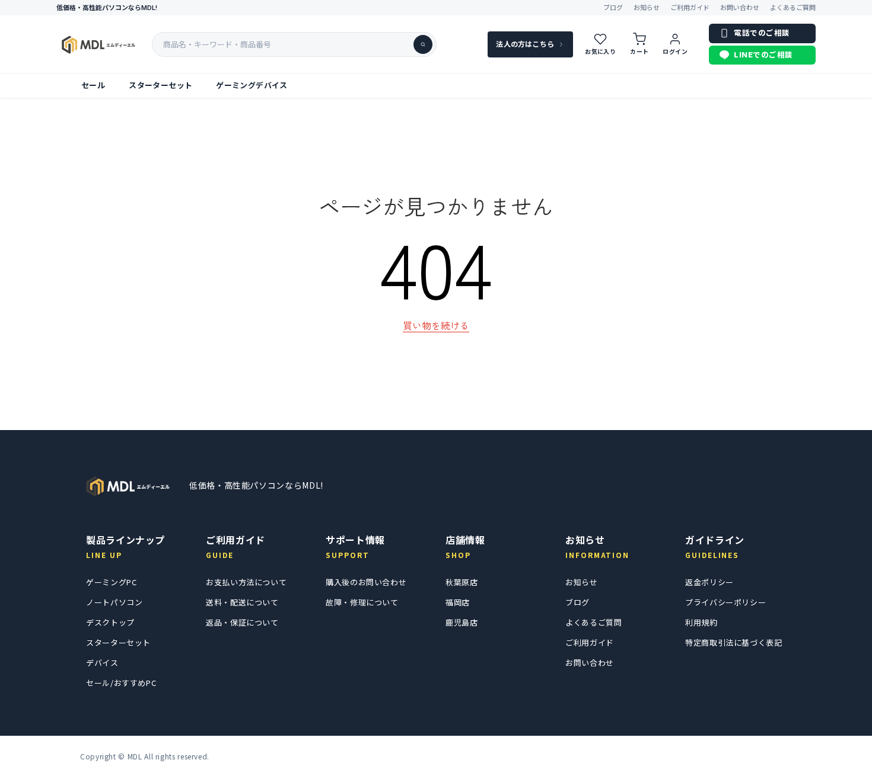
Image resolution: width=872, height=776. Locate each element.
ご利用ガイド (689, 8)
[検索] (422, 44)
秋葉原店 (461, 582)
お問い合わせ (739, 8)
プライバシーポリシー (725, 602)
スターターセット (160, 85)
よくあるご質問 (793, 8)
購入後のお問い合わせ (366, 582)
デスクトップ (110, 622)
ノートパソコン (114, 602)
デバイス (102, 662)
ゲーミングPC (111, 582)
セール (93, 85)
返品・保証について (242, 622)
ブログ (613, 8)
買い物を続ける (436, 325)
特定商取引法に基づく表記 (733, 642)
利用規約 (701, 622)
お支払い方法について (246, 582)
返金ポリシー (709, 582)
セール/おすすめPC (121, 682)
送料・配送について (242, 602)
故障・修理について (362, 602)
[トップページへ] (127, 486)
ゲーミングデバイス (252, 85)
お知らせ (647, 8)
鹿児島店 (461, 622)
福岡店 (457, 602)
